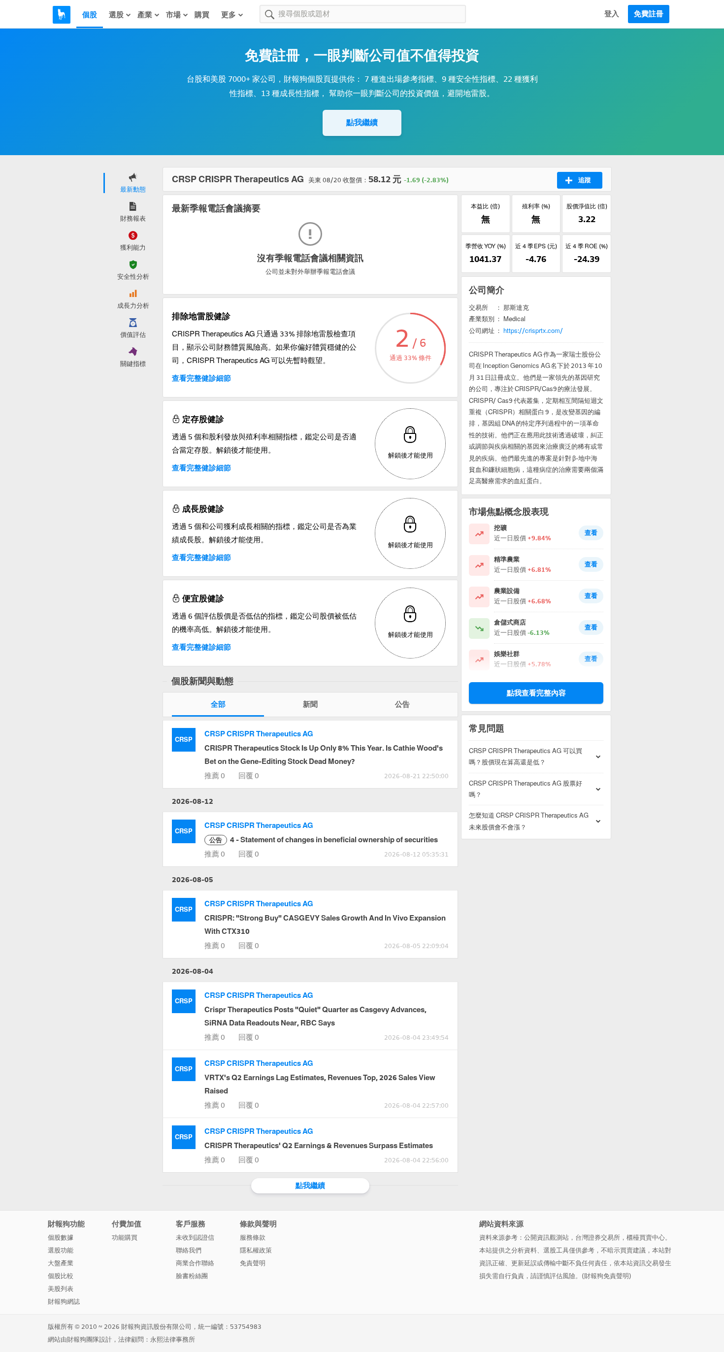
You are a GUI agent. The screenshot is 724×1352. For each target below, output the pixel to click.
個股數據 (60, 1237)
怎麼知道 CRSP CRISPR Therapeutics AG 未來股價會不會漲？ (529, 821)
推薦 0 (214, 775)
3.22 (586, 219)
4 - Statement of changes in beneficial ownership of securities (323, 839)
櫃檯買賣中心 (645, 1237)
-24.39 (586, 259)
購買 (202, 14)
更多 (228, 14)
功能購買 (124, 1237)
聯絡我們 (188, 1250)
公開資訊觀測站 (546, 1237)
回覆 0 (248, 775)
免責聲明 (252, 1263)
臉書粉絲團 (192, 1276)
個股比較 (60, 1276)
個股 (89, 14)
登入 (611, 13)
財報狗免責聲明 (606, 1276)
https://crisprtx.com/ (533, 330)
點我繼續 (362, 122)
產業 (144, 14)
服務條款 (252, 1237)
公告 (402, 704)
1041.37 (485, 259)
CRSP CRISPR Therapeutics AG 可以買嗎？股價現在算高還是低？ (525, 756)
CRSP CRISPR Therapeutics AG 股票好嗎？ (525, 789)
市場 (173, 14)
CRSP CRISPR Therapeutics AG (258, 733)
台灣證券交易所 (597, 1237)
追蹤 (584, 180)
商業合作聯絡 (195, 1263)
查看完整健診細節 (201, 378)
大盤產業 (60, 1263)
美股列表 (60, 1288)
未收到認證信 (195, 1237)
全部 (218, 704)
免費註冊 (648, 13)
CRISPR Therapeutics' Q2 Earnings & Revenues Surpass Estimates (318, 1145)
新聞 (310, 704)
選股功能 (60, 1250)
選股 (116, 14)
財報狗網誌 (64, 1301)
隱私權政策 (256, 1250)
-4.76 (536, 259)
